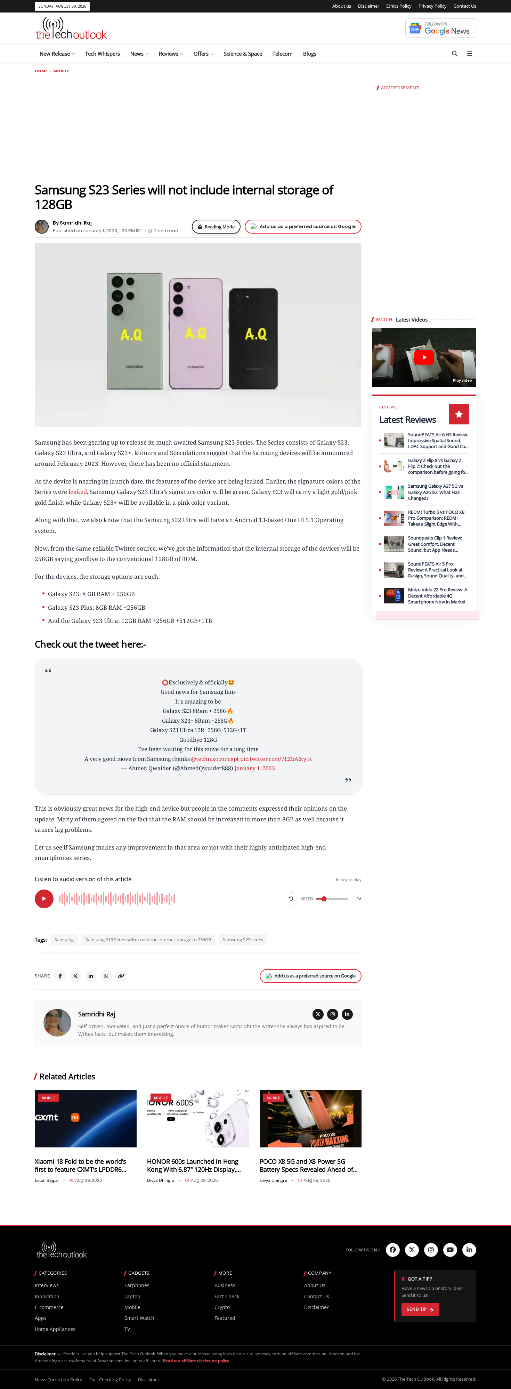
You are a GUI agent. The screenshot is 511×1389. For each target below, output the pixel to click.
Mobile (61, 71)
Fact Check (226, 1296)
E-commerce (49, 1307)
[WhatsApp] (106, 976)
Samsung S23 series (243, 939)
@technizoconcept (215, 759)
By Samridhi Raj (72, 222)
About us (341, 6)
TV (127, 1329)
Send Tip (417, 1309)
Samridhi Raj (96, 1014)
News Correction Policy (58, 1379)
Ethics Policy (399, 6)
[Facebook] (60, 976)
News (137, 53)
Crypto (222, 1307)
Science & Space (243, 53)
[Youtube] (450, 1250)
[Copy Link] (121, 976)
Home (41, 71)
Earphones (136, 1285)
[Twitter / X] (75, 976)
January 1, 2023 (255, 768)
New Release (55, 53)
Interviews (47, 1285)
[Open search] (454, 53)
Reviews (168, 53)
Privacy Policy (433, 6)
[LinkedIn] (90, 976)
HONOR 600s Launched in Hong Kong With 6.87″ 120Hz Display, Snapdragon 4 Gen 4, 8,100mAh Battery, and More (192, 1165)
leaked (77, 492)
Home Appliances (55, 1329)
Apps (41, 1318)
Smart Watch (139, 1318)
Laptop (132, 1296)
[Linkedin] (469, 1250)
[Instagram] (332, 1014)
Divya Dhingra (161, 1180)
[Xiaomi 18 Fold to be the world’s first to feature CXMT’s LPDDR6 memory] (86, 1118)
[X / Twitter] (318, 1014)
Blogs (309, 53)
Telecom (283, 53)
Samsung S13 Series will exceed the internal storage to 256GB (148, 939)
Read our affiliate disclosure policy (196, 1361)
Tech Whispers (102, 53)
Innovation (47, 1296)
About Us (314, 1285)
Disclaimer (368, 6)
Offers (201, 53)
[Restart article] (291, 898)
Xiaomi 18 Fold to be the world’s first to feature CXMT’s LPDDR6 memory (80, 1165)
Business (224, 1285)
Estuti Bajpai (47, 1180)
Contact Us (465, 6)
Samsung (64, 939)
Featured (224, 1318)
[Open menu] (469, 53)
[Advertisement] (198, 127)
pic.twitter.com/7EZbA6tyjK (276, 759)
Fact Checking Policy (110, 1379)
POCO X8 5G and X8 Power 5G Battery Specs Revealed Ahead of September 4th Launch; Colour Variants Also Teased (306, 1165)
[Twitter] (412, 1250)
